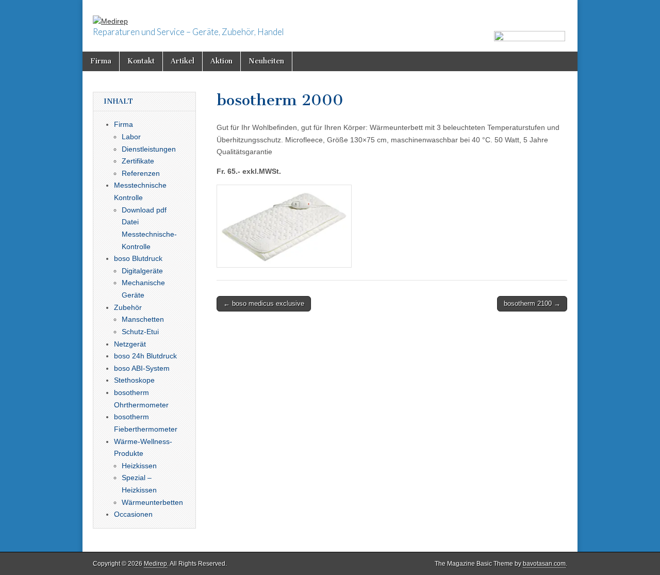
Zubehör (128, 307)
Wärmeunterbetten (152, 502)
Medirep (155, 563)
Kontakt (141, 61)
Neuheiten (266, 61)
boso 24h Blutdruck (145, 356)
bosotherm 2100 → (532, 303)
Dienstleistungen (149, 149)
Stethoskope (134, 380)
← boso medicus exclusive (263, 303)
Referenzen (141, 173)
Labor (131, 137)
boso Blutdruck (138, 258)
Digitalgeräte (142, 271)
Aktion (221, 61)
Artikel (182, 61)
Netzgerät (130, 344)
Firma (100, 61)
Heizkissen (139, 466)
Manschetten (143, 319)
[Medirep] (110, 14)
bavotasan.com (544, 563)
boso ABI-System (142, 368)
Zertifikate (138, 161)
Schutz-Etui (140, 331)
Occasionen (133, 514)
